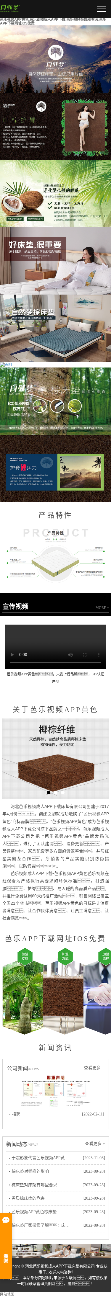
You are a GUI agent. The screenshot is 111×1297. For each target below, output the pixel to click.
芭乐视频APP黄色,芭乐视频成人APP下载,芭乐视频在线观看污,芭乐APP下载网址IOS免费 (53, 21)
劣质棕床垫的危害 (28, 1198)
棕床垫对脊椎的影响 (30, 1171)
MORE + (102, 608)
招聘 (16, 1114)
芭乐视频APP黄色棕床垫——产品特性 (42, 1212)
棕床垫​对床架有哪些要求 (34, 1185)
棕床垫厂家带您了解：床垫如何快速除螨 (42, 1225)
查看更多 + (94, 1068)
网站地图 (7, 1294)
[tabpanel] (55, 758)
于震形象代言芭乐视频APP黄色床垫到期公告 (42, 1158)
